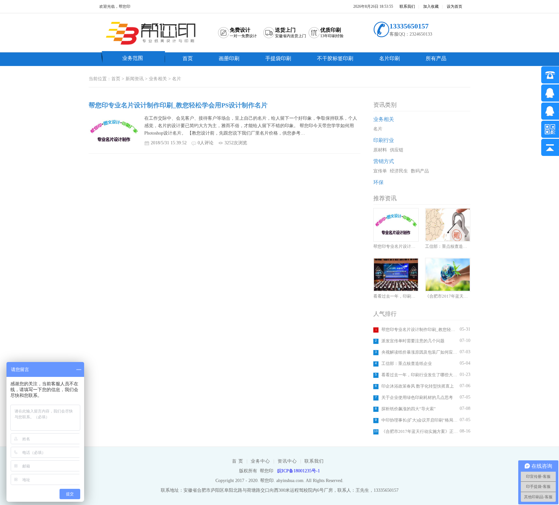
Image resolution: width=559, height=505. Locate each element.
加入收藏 (431, 6)
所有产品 (436, 58)
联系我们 (407, 6)
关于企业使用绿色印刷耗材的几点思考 (417, 397)
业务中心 (260, 461)
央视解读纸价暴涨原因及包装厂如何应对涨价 (419, 352)
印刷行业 (383, 140)
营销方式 (383, 161)
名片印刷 (389, 58)
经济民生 (399, 171)
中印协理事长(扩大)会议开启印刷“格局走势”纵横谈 (419, 420)
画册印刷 (229, 58)
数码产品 (420, 171)
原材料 (380, 150)
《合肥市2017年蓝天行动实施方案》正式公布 (419, 431)
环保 (378, 182)
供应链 (396, 150)
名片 (176, 78)
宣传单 (380, 171)
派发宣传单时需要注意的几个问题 (412, 340)
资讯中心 (287, 461)
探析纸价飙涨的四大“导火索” (408, 408)
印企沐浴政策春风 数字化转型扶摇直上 (417, 386)
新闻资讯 (135, 78)
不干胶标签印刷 (335, 58)
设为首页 (454, 6)
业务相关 (158, 78)
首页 (187, 58)
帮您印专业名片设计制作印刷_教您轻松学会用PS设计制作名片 (419, 329)
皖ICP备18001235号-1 (298, 470)
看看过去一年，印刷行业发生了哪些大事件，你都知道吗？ (419, 374)
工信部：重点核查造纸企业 (406, 363)
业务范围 (132, 58)
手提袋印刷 (278, 58)
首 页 (237, 461)
